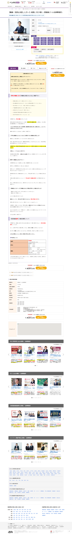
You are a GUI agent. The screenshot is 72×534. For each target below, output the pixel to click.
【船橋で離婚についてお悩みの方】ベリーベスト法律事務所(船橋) (16, 355)
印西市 (43, 472)
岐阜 (16, 513)
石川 (34, 513)
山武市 (58, 472)
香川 (29, 517)
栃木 (27, 480)
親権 (28, 497)
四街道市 (26, 472)
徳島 (27, 517)
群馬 (25, 480)
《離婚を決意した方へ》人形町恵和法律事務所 (55, 452)
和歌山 (27, 515)
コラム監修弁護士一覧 (50, 526)
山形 (27, 509)
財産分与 (24, 497)
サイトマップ (61, 525)
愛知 (14, 513)
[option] (16, 354)
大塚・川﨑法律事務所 (28, 451)
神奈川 (13, 480)
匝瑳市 (30, 473)
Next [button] (63, 355)
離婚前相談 (12, 497)
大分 (24, 519)
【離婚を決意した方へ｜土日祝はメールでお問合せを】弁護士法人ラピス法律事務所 (16, 452)
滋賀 (21, 515)
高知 (34, 517)
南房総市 (21, 473)
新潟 (27, 513)
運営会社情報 (30, 525)
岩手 (20, 509)
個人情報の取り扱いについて (36, 526)
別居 (15, 492)
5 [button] (38, 397)
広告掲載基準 (62, 526)
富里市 (14, 473)
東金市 (51, 472)
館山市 (11, 473)
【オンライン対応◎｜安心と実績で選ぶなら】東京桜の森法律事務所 (16, 420)
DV (34, 497)
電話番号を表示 (31, 63)
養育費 (31, 497)
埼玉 (16, 480)
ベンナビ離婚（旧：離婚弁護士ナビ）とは (14, 525)
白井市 (55, 472)
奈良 (24, 515)
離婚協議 (16, 497)
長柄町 (55, 473)
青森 (17, 509)
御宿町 (44, 473)
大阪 (14, 515)
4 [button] (36, 397)
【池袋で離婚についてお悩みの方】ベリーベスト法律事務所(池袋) (55, 420)
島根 (16, 517)
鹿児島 (30, 519)
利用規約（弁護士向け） (41, 525)
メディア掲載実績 (20, 526)
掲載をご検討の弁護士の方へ (12, 526)
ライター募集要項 (27, 526)
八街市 (33, 472)
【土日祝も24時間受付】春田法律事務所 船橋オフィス (42, 355)
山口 (24, 517)
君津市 (22, 472)
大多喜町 (48, 473)
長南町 (52, 473)
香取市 (30, 472)
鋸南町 (40, 473)
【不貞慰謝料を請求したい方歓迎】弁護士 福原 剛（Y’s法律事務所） (16, 387)
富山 (32, 513)
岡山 (19, 517)
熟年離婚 (23, 492)
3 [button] (35, 397)
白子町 (59, 473)
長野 (29, 513)
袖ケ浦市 (47, 472)
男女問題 (19, 492)
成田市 (11, 472)
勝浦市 (37, 473)
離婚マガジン (24, 525)
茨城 (22, 480)
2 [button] (36, 365)
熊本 (21, 519)
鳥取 (14, 517)
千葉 (19, 480)
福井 (37, 513)
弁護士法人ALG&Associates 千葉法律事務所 (29, 387)
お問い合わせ (44, 526)
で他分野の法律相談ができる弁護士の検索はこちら (21, 272)
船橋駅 (15, 485)
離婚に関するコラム (54, 525)
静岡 (19, 513)
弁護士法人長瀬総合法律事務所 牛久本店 (29, 420)
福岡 (14, 519)
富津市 (18, 473)
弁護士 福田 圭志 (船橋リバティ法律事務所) (29, 355)
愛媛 (32, 517)
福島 (30, 509)
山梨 (24, 513)
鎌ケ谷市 (14, 472)
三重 (21, 513)
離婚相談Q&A (48, 525)
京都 (19, 515)
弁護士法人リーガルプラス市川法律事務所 (42, 387)
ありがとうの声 (39, 6)
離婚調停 (20, 497)
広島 (21, 517)
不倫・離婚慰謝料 (48, 497)
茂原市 (18, 472)
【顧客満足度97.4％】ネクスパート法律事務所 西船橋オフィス (55, 355)
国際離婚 (42, 497)
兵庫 (16, 515)
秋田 (25, 509)
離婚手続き (12, 492)
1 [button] (35, 365)
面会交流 (58, 497)
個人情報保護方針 (42, 55)
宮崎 (27, 519)
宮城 (22, 509)
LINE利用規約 (48, 55)
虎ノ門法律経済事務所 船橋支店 (55, 387)
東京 (10, 480)
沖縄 (32, 519)
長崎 (19, 519)
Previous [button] (8, 355)
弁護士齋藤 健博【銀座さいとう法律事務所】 (42, 452)
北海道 (14, 509)
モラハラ (37, 497)
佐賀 (16, 519)
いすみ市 (26, 473)
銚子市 (37, 472)
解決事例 (32, 6)
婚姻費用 (27, 492)
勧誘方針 (56, 526)
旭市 (40, 472)
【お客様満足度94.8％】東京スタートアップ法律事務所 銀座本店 (42, 420)
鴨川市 (33, 473)
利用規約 (37, 55)
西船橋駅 (11, 485)
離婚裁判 (54, 497)
